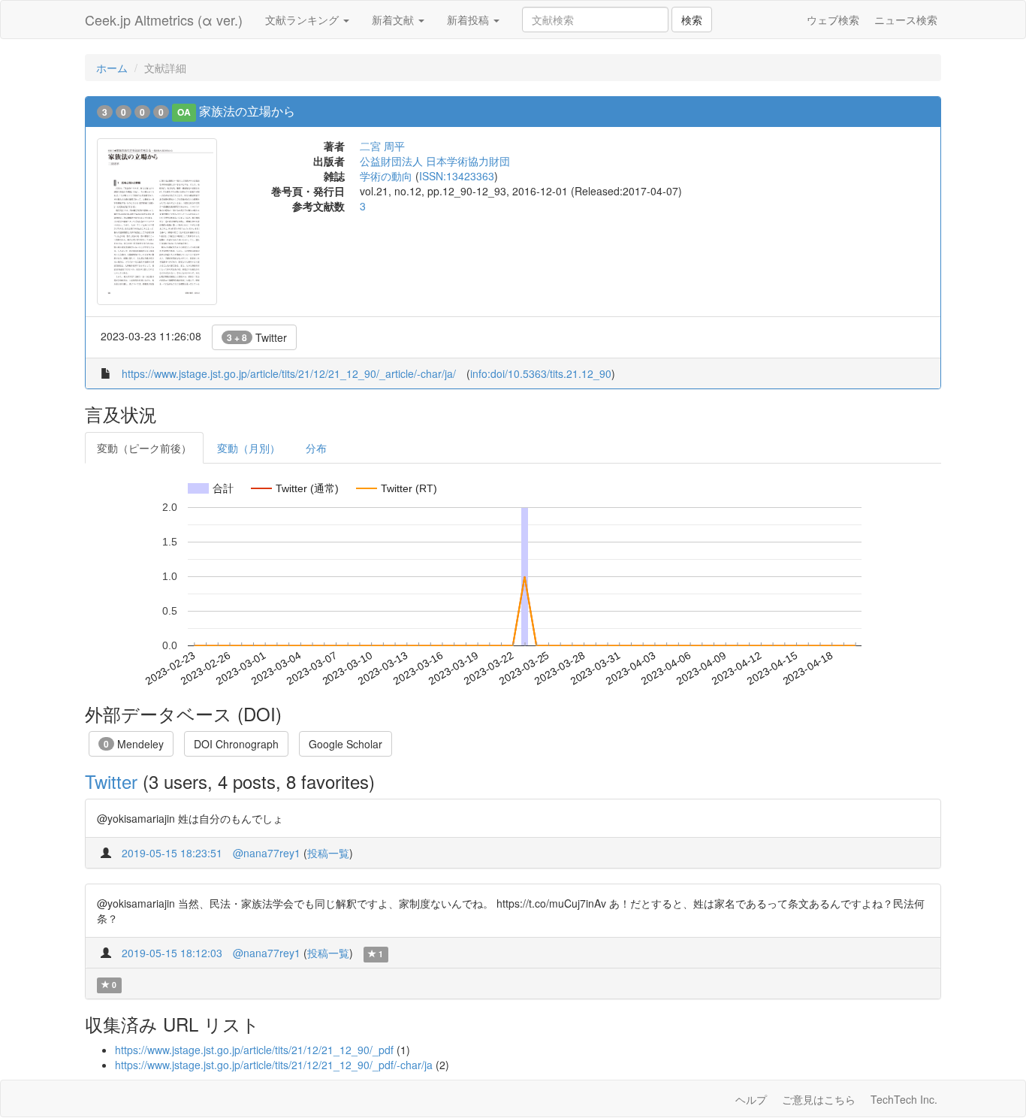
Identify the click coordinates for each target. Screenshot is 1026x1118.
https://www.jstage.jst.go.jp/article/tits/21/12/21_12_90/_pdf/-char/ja (274, 1064)
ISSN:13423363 (456, 175)
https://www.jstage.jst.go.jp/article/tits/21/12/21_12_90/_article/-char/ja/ (289, 373)
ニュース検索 (905, 19)
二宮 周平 (382, 145)
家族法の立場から (247, 110)
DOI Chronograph (236, 743)
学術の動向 (386, 175)
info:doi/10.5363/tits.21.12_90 (540, 373)
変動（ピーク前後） (144, 447)
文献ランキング (303, 19)
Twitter (257, 337)
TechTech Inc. (904, 1099)
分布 (316, 447)
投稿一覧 (328, 852)
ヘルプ (751, 1099)
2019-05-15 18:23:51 (172, 852)
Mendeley (134, 743)
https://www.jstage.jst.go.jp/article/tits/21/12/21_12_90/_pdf (254, 1049)
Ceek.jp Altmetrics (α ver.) (164, 19)
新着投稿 (469, 19)
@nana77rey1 (266, 852)
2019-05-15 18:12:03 (172, 952)
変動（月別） (248, 447)
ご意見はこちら (819, 1099)
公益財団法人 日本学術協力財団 (435, 160)
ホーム (112, 67)
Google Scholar (345, 743)
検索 (691, 19)
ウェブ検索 (833, 19)
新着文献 (394, 19)
